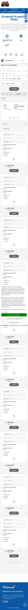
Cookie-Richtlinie (4, 312)
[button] (22, 11)
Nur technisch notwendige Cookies (14, 318)
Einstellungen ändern (14, 322)
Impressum (5, 595)
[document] (14, 18)
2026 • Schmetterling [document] (14, 607)
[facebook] (4, 602)
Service (9, 596)
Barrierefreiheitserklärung (9, 598)
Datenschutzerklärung (14, 595)
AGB (23, 596)
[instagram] (6, 602)
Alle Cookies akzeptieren (14, 315)
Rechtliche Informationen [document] (13, 591)
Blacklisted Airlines (16, 596)
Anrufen (14, 10)
